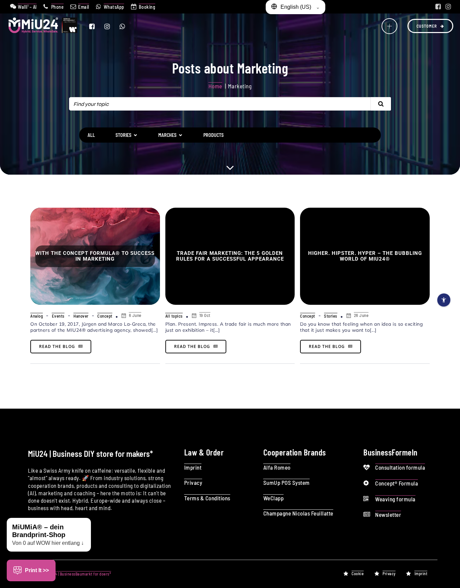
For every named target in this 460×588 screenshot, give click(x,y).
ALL (91, 135)
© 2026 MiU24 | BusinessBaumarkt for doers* (72, 573)
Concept (104, 316)
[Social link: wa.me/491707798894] (126, 26)
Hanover (81, 316)
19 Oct (204, 315)
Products (213, 135)
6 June (135, 315)
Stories (330, 316)
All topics (174, 316)
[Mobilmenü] (389, 26)
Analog (36, 316)
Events (58, 316)
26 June (361, 315)
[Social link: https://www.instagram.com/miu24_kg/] (448, 7)
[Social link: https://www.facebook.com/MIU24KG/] (438, 7)
